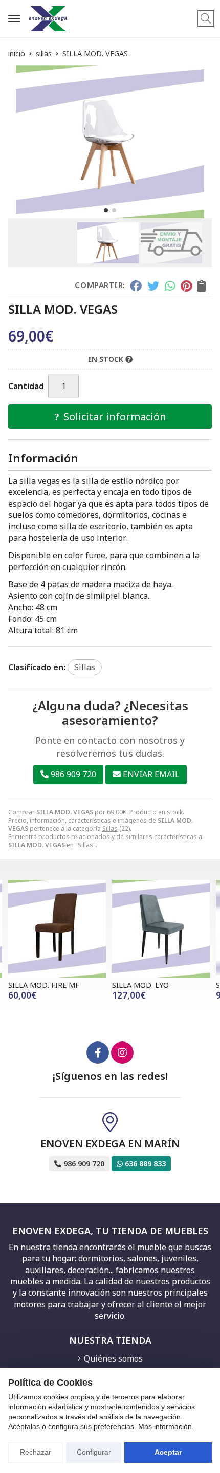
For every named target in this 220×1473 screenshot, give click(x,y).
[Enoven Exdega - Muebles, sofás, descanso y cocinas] (48, 18)
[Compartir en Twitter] (153, 285)
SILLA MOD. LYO (39, 985)
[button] (106, 210)
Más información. (166, 1426)
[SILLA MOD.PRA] (164, 929)
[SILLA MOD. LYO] (60, 929)
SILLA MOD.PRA (142, 985)
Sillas (110, 828)
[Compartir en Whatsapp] (170, 285)
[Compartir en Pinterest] (186, 285)
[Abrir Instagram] (122, 1053)
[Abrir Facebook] (97, 1053)
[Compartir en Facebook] (136, 285)
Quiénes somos (113, 1358)
